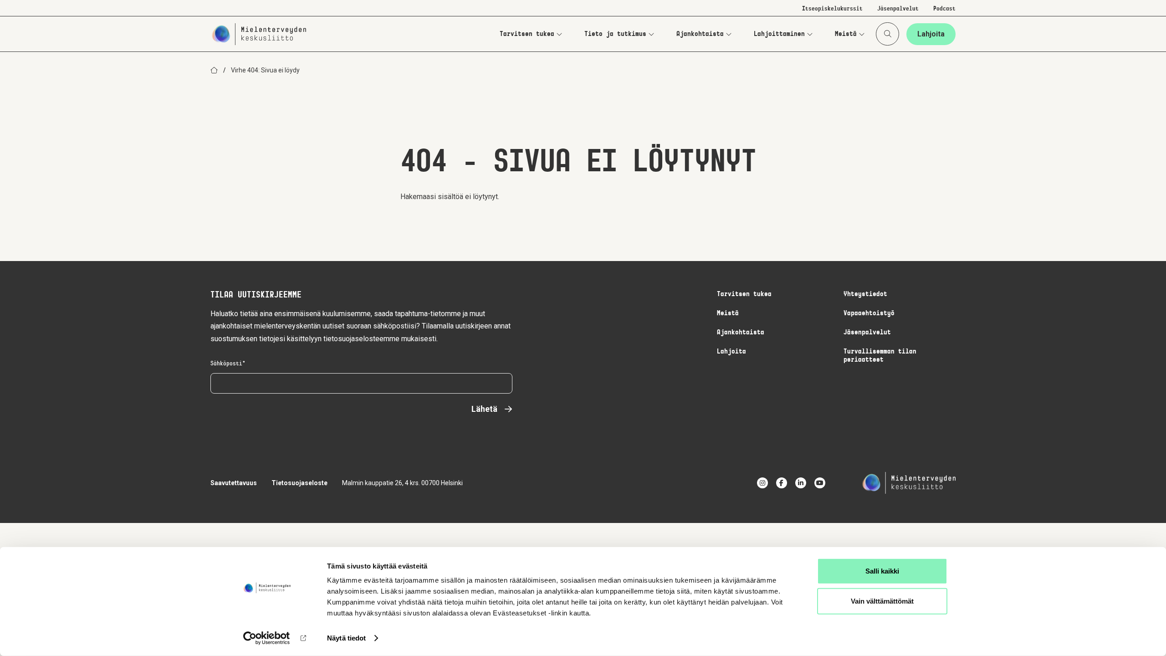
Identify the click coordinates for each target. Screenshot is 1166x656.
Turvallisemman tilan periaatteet (880, 356)
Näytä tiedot (346, 638)
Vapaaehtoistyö (869, 313)
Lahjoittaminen (779, 34)
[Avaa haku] (887, 34)
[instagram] (762, 482)
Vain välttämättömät (882, 601)
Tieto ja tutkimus (615, 34)
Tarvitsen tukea (527, 34)
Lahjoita (931, 34)
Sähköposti (226, 364)
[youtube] (819, 482)
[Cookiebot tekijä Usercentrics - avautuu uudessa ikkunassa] (267, 638)
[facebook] (781, 482)
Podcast (944, 9)
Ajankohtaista (700, 34)
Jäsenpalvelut (898, 9)
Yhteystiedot (865, 294)
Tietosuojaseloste (299, 483)
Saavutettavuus (233, 483)
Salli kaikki (882, 571)
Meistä (846, 34)
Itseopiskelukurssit (832, 9)
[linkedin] (800, 482)
